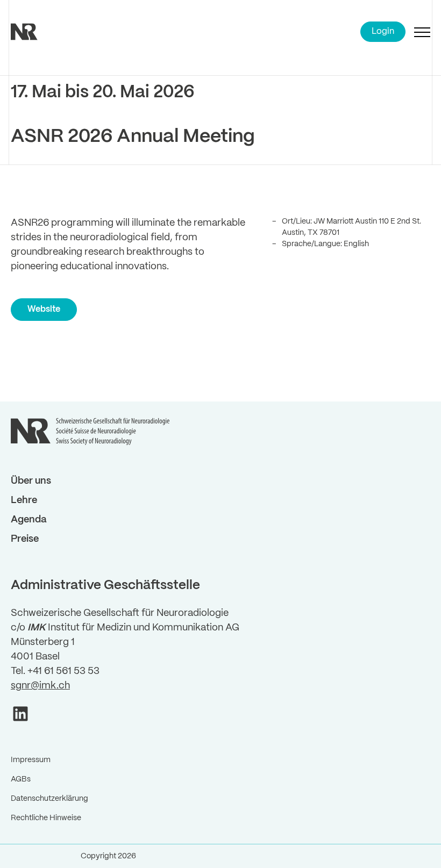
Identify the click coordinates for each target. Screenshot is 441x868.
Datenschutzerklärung (49, 798)
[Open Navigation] (422, 31)
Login (383, 31)
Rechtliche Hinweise (46, 818)
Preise (25, 539)
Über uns (31, 481)
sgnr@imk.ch (40, 686)
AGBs (21, 779)
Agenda (29, 520)
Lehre (24, 500)
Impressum (31, 760)
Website (43, 309)
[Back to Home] (38, 31)
